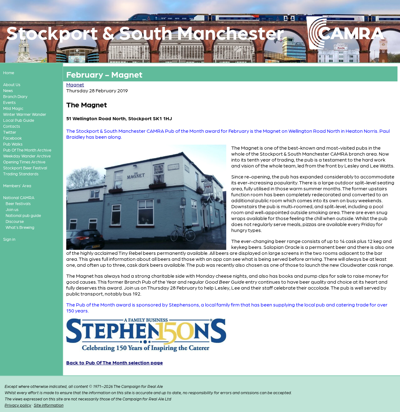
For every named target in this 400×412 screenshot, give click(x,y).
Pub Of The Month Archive (27, 149)
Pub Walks (12, 144)
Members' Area (17, 185)
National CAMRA (18, 197)
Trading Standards (20, 173)
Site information (48, 405)
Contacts (11, 126)
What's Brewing (20, 227)
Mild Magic (13, 108)
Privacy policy (18, 405)
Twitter (9, 132)
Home (8, 72)
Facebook (12, 138)
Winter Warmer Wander (24, 114)
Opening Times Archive (24, 161)
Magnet (75, 84)
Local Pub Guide (18, 120)
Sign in (9, 239)
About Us (11, 84)
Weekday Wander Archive (27, 155)
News (8, 90)
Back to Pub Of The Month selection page (114, 362)
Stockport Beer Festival (25, 167)
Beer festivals (18, 203)
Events (9, 102)
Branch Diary (15, 96)
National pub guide (23, 215)
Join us (12, 209)
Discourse (15, 221)
